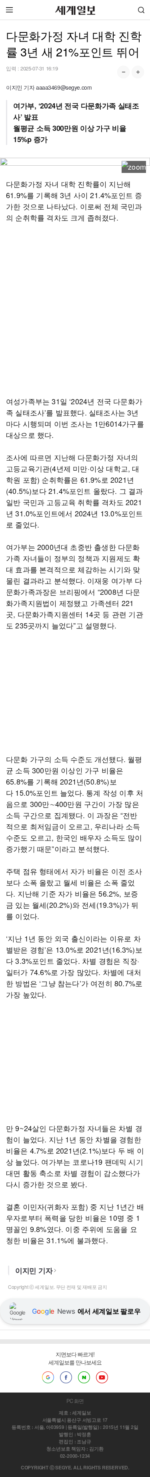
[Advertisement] (75, 309)
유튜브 (102, 1377)
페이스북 (66, 1377)
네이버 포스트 (84, 1377)
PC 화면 (75, 1401)
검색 (141, 10)
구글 (48, 1377)
